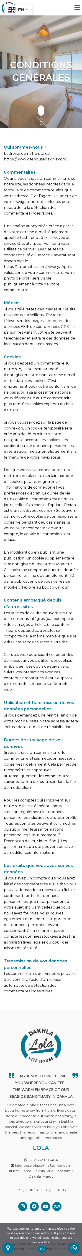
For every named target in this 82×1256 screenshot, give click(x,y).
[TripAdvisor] (57, 1206)
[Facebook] (34, 1206)
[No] (76, 1239)
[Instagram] (22, 1206)
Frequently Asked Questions (41, 1190)
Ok (42, 1249)
